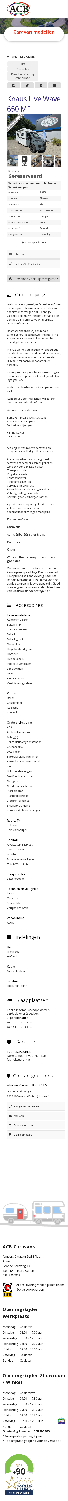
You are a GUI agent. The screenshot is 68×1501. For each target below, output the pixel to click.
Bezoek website (24, 1125)
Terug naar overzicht (22, 56)
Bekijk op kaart (23, 1134)
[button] (58, 117)
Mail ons (19, 254)
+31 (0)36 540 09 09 (27, 263)
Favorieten (22, 69)
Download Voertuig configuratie (22, 76)
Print (22, 64)
